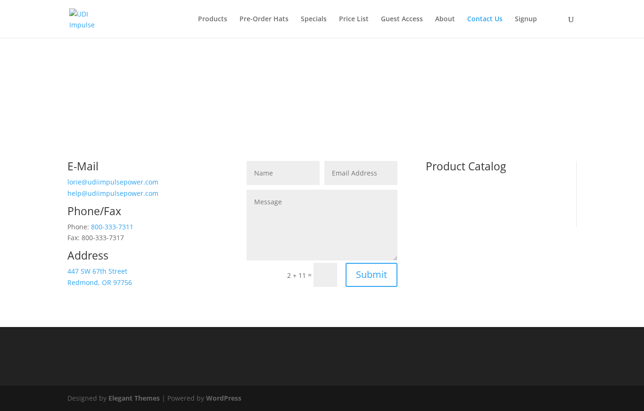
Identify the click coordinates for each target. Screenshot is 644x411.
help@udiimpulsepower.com (112, 193)
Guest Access (402, 19)
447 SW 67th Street (97, 271)
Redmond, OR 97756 (99, 282)
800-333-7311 (112, 226)
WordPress (223, 398)
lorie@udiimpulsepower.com (112, 181)
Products (212, 19)
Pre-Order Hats (264, 19)
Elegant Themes (134, 398)
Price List (354, 19)
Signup (526, 19)
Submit (371, 274)
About (445, 19)
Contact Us (485, 19)
